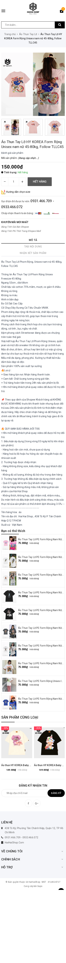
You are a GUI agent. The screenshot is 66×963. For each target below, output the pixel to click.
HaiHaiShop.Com (14, 842)
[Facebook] (28, 803)
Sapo (39, 886)
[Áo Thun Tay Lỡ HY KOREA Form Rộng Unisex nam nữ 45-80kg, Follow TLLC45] (33, 84)
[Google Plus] (36, 803)
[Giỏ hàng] (61, 11)
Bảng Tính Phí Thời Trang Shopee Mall (21, 231)
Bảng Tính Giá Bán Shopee (15, 226)
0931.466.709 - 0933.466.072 (21, 837)
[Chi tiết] (8, 743)
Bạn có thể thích (13, 531)
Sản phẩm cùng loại (19, 717)
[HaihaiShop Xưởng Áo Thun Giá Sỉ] (33, 8)
